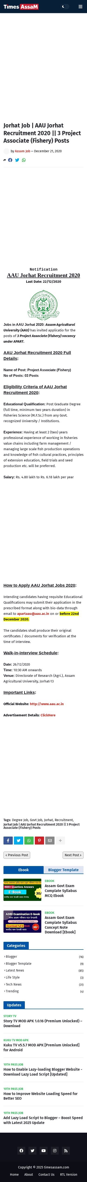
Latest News (45, 970)
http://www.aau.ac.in (47, 704)
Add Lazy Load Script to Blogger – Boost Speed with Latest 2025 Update (43, 1120)
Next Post (72, 855)
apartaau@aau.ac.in (33, 614)
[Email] (50, 841)
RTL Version (68, 1175)
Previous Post (18, 855)
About (28, 1175)
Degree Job (20, 820)
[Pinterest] (39, 841)
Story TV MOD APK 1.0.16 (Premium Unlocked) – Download (42, 1023)
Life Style (45, 977)
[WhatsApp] (24, 160)
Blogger (45, 957)
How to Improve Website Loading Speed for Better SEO (40, 1096)
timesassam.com (56, 1167)
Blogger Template (63, 870)
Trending (45, 991)
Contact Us (47, 1175)
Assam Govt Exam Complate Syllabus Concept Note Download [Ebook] (61, 924)
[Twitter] (17, 160)
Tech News (45, 984)
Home (14, 1175)
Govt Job (36, 820)
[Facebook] (10, 160)
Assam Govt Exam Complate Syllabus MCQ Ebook (61, 891)
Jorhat (48, 820)
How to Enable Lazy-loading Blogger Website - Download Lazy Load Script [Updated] (42, 1072)
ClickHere (48, 715)
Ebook (23, 870)
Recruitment (64, 820)
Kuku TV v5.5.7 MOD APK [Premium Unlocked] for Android (41, 1047)
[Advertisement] (43, 64)
